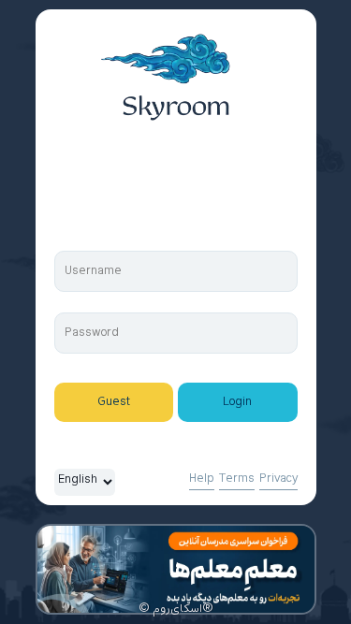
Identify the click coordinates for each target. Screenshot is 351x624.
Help (201, 479)
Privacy (278, 479)
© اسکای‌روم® (176, 609)
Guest (113, 402)
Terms (237, 479)
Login (237, 402)
